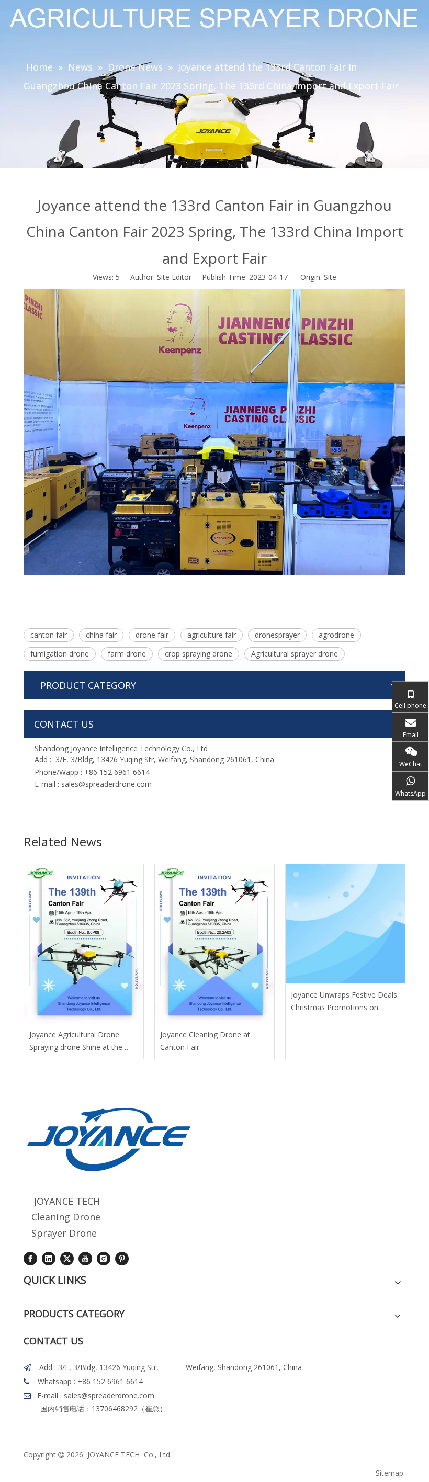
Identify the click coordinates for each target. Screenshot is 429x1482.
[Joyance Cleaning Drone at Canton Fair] (214, 943)
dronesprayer (277, 635)
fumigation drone (59, 654)
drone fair (152, 635)
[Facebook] (30, 1258)
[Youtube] (85, 1258)
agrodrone (336, 635)
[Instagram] (103, 1258)
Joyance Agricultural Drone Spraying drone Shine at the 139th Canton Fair (75, 1042)
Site (330, 277)
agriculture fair (211, 635)
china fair (101, 635)
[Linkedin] (48, 1258)
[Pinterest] (122, 1258)
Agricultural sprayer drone (294, 654)
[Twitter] (67, 1258)
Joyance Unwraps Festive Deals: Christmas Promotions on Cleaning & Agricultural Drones (345, 1002)
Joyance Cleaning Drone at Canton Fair (205, 1041)
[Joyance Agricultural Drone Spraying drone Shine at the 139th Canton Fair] (83, 943)
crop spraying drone (198, 654)
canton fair (48, 635)
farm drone (127, 654)
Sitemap (389, 1473)
